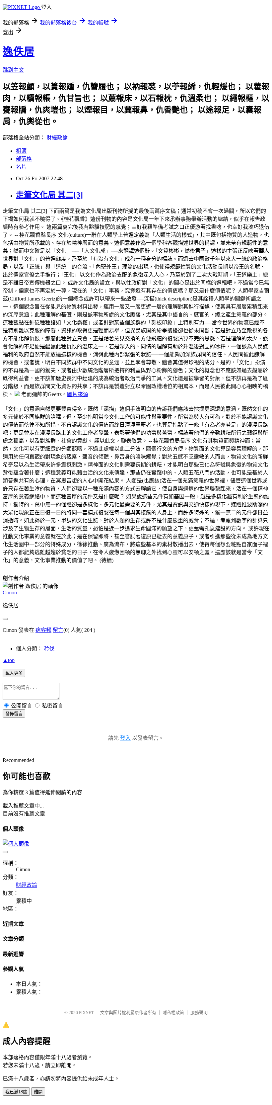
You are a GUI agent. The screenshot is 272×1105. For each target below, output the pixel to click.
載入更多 (14, 673)
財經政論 (57, 137)
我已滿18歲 (16, 1091)
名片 (21, 167)
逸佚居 (18, 51)
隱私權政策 (173, 1012)
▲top (9, 660)
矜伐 (49, 648)
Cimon (10, 592)
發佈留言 (14, 713)
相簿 (21, 151)
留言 (58, 630)
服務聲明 (199, 1012)
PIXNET (86, 1012)
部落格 (24, 159)
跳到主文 (13, 70)
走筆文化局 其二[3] (49, 195)
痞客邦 (43, 630)
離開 (38, 1091)
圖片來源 (77, 394)
